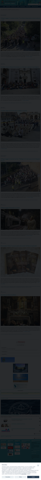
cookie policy (23, 473)
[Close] (38, 465)
